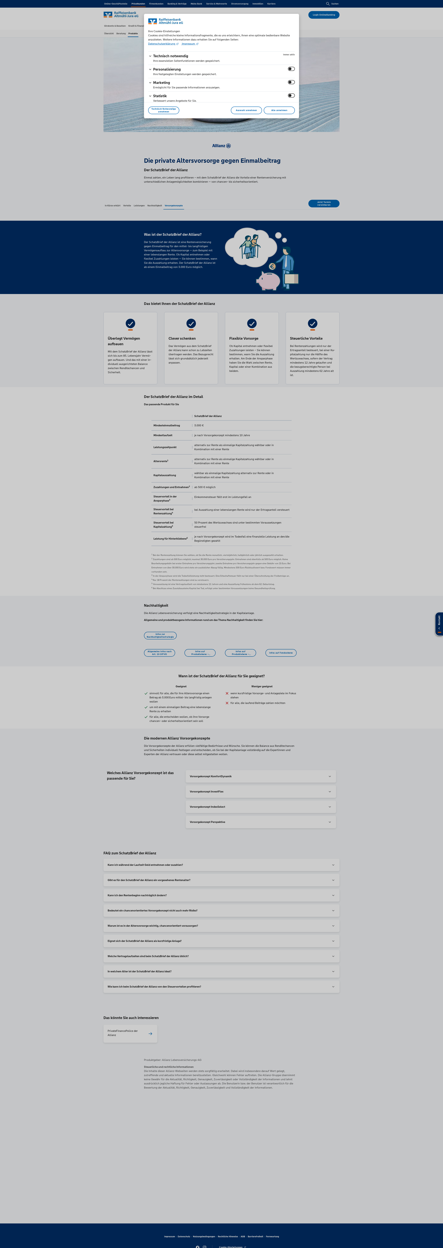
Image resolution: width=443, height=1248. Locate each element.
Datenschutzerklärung (162, 43)
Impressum (188, 43)
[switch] (291, 69)
